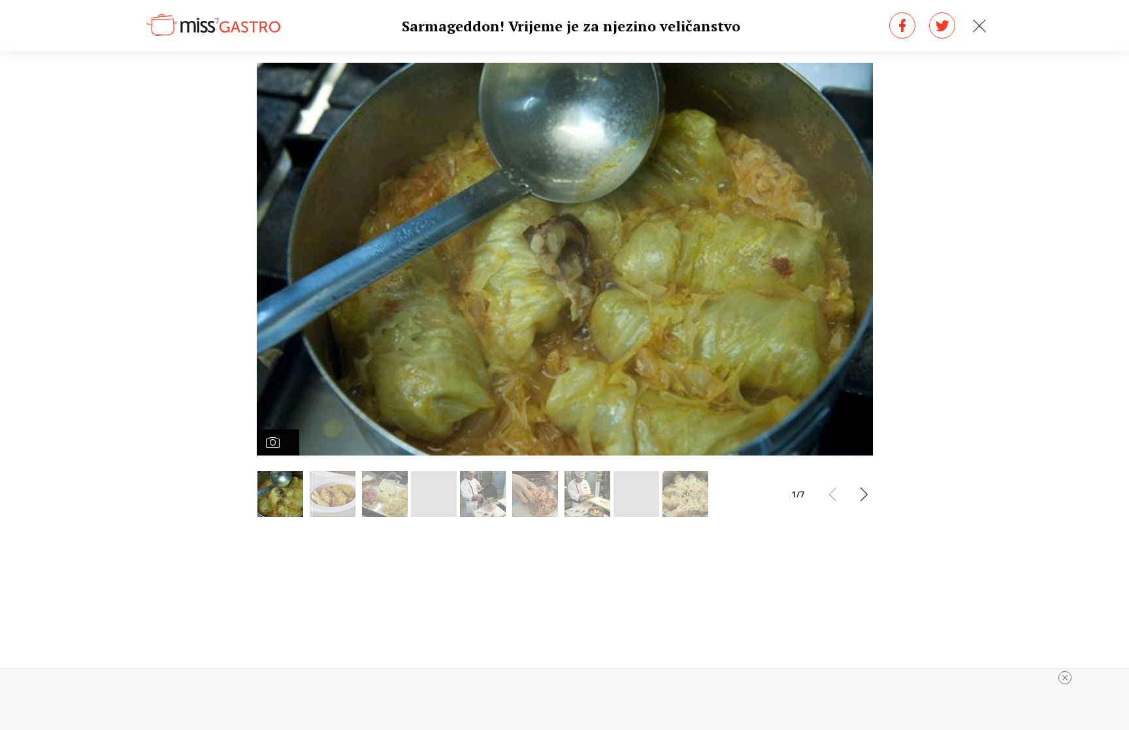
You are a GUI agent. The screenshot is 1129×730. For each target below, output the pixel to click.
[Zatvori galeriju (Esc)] (979, 26)
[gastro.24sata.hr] (213, 25)
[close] (1065, 677)
